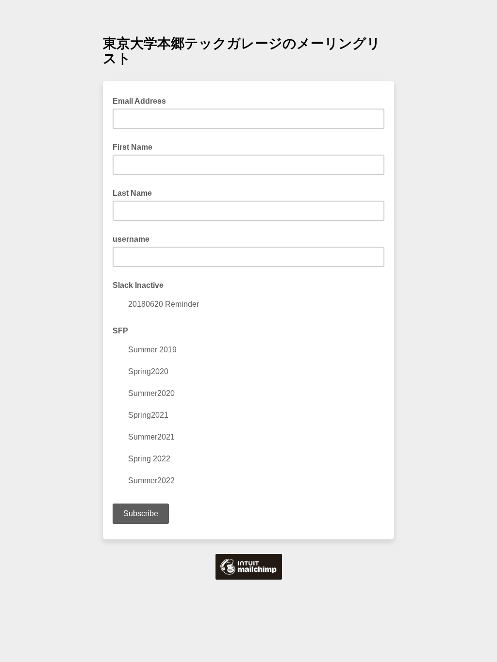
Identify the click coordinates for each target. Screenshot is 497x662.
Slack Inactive (138, 285)
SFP (120, 331)
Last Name (132, 193)
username (131, 239)
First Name (132, 147)
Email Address (142, 100)
